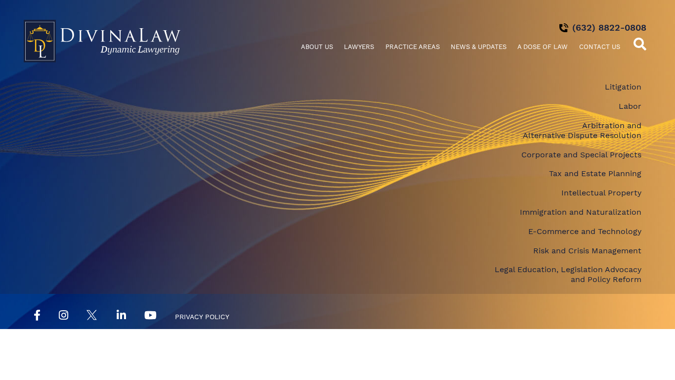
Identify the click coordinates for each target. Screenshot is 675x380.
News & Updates (478, 46)
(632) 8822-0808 (609, 27)
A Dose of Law (542, 46)
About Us (317, 46)
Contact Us (599, 46)
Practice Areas (412, 46)
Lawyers (359, 46)
